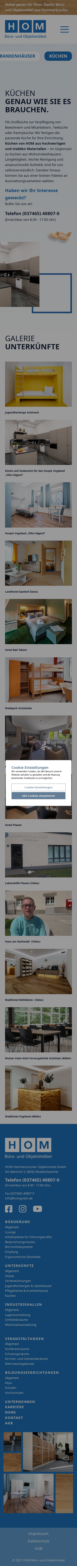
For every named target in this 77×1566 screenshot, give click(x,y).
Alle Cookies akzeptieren (38, 796)
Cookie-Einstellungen (38, 787)
